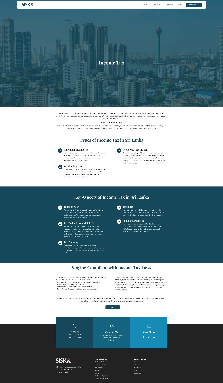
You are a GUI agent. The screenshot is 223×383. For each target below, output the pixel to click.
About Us (156, 5)
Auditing (97, 370)
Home (145, 5)
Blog (180, 5)
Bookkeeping (99, 368)
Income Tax (98, 373)
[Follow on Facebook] (143, 337)
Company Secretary (101, 365)
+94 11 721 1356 (74, 337)
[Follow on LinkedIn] (154, 337)
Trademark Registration (102, 376)
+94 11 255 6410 (74, 335)
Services (169, 5)
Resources (137, 368)
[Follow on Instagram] (149, 337)
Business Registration (101, 362)
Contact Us (193, 5)
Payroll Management (101, 379)
